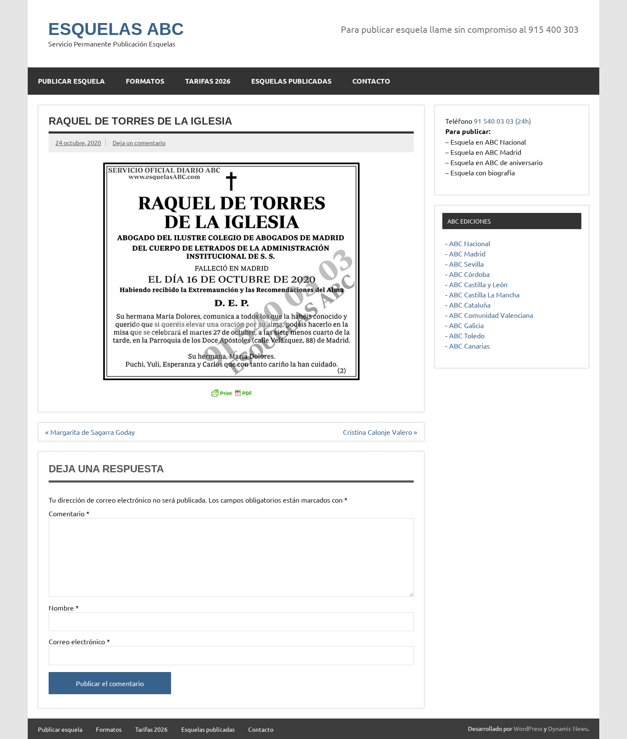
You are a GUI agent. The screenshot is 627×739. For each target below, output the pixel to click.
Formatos (145, 80)
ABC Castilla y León (478, 284)
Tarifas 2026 (207, 80)
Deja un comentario (139, 142)
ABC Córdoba (469, 274)
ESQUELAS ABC (116, 29)
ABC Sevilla (466, 263)
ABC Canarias (469, 345)
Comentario (69, 513)
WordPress (528, 728)
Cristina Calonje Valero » (380, 432)
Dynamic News (568, 728)
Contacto (371, 80)
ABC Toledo (467, 335)
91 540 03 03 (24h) (502, 120)
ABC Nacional (469, 243)
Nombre (64, 607)
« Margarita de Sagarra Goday (90, 432)
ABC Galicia (466, 325)
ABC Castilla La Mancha (484, 294)
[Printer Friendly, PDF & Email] (231, 392)
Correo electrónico (79, 641)
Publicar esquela (71, 80)
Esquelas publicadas (291, 80)
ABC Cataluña (470, 304)
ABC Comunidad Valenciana (491, 315)
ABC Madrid (467, 253)
